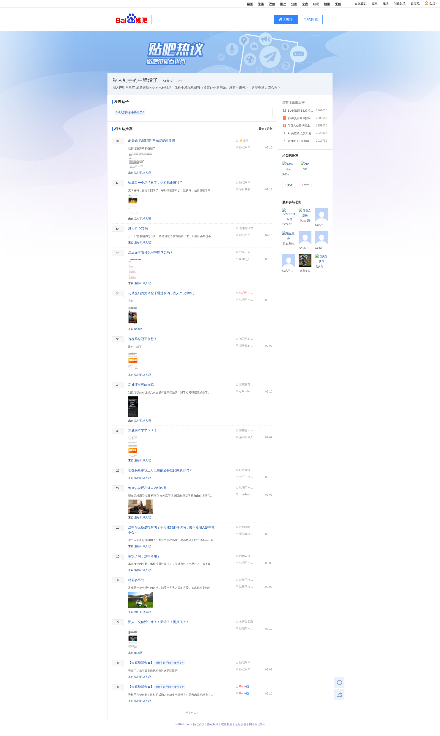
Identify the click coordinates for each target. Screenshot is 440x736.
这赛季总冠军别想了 (142, 339)
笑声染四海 (246, 621)
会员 (432, 3)
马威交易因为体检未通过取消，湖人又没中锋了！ (163, 293)
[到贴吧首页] (131, 18)
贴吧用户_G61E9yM (246, 662)
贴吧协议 (198, 724)
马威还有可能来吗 (141, 385)
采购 (338, 4)
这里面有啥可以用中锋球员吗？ (150, 252)
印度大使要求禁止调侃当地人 (301, 125)
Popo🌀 (244, 686)
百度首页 (361, 3)
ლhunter (244, 391)
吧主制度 (226, 724)
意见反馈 (240, 724)
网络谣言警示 (257, 724)
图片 (283, 4)
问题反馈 (400, 3)
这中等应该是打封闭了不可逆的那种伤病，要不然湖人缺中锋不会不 (171, 529)
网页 (250, 4)
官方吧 (415, 3)
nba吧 (138, 329)
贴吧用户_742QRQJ (246, 182)
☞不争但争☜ (246, 476)
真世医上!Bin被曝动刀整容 (301, 141)
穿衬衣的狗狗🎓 (246, 189)
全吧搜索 (310, 19)
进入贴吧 (286, 19)
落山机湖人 (246, 437)
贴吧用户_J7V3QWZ (246, 487)
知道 (294, 4)
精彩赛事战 (136, 580)
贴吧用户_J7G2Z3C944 (246, 299)
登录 (375, 3)
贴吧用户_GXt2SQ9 (246, 292)
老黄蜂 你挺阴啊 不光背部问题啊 (151, 141)
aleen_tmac (246, 259)
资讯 (261, 4)
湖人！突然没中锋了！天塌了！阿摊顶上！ (158, 622)
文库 (305, 4)
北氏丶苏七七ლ (246, 252)
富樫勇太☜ (246, 430)
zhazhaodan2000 (246, 494)
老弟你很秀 (246, 228)
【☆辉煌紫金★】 (156, 663)
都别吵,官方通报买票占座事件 (301, 118)
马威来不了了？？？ (142, 430)
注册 (386, 3)
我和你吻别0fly (246, 527)
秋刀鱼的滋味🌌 (246, 338)
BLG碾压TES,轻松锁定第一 (301, 110)
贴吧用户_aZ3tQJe (246, 562)
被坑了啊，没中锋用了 (144, 556)
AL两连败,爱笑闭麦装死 (301, 133)
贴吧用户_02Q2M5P (246, 147)
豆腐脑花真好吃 (246, 384)
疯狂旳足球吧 (142, 612)
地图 (327, 4)
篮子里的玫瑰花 (246, 345)
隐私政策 (212, 724)
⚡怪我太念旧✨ (246, 140)
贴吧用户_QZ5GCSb (246, 235)
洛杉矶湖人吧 (142, 172)
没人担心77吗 (138, 228)
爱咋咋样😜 (246, 534)
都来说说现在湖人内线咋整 (147, 488)
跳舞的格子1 (246, 579)
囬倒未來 (244, 555)
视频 (272, 4)
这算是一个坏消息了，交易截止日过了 (155, 182)
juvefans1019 (246, 470)
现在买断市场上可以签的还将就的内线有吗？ (160, 470)
